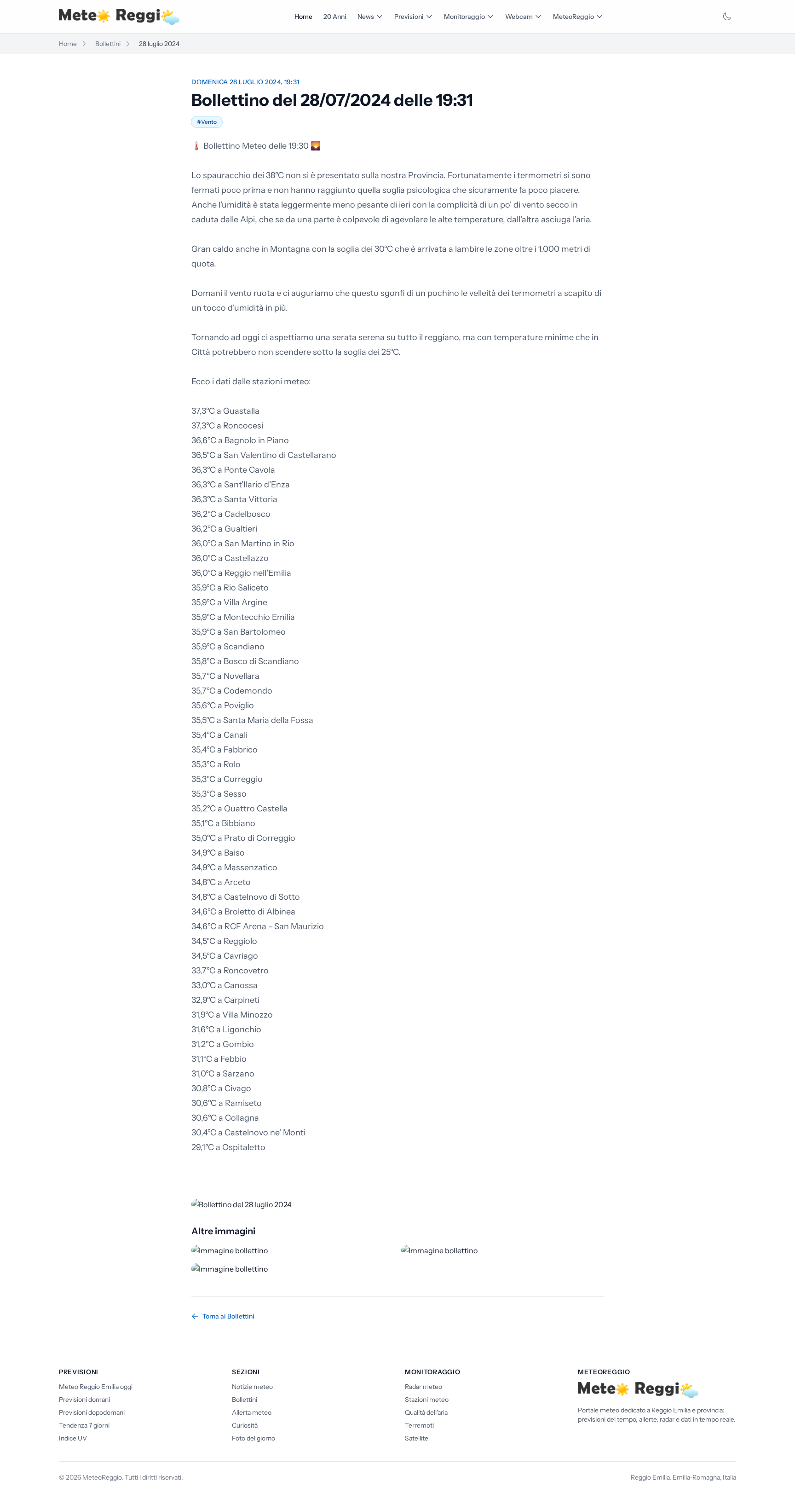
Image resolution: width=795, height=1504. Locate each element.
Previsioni (409, 16)
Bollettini (108, 44)
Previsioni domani (84, 1399)
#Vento (207, 121)
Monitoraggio (464, 16)
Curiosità (245, 1425)
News (365, 16)
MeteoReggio (573, 16)
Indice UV (73, 1438)
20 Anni (334, 16)
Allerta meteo (251, 1412)
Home (303, 16)
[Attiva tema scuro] (727, 16)
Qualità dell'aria (426, 1412)
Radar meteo (423, 1387)
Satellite (416, 1438)
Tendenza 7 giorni (84, 1425)
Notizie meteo (252, 1387)
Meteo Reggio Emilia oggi (95, 1387)
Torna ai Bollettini (228, 1316)
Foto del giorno (253, 1438)
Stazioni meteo (427, 1399)
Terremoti (419, 1425)
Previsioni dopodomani (92, 1412)
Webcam (519, 16)
